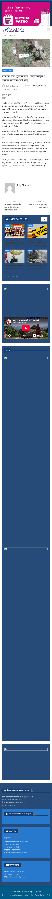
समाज (10, 71)
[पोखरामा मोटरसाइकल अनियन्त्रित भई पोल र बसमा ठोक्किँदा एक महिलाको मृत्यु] (37, 231)
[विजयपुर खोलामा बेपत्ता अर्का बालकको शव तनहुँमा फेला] (37, 256)
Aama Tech (46, 895)
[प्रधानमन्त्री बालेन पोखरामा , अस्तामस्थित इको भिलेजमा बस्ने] (14, 256)
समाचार (5, 71)
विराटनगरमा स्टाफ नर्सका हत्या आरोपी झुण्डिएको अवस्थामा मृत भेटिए (12, 207)
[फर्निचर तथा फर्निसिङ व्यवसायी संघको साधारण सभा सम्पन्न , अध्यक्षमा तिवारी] (14, 231)
